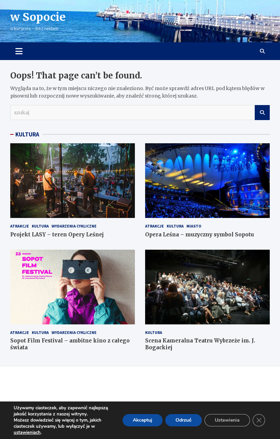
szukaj (262, 112)
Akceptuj (142, 420)
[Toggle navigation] (19, 51)
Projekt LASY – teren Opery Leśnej (57, 234)
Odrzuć (184, 420)
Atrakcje (19, 226)
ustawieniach (27, 432)
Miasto (193, 226)
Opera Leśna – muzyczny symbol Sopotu (199, 234)
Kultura (40, 226)
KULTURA (27, 134)
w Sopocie (38, 17)
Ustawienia (227, 420)
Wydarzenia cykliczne (74, 226)
